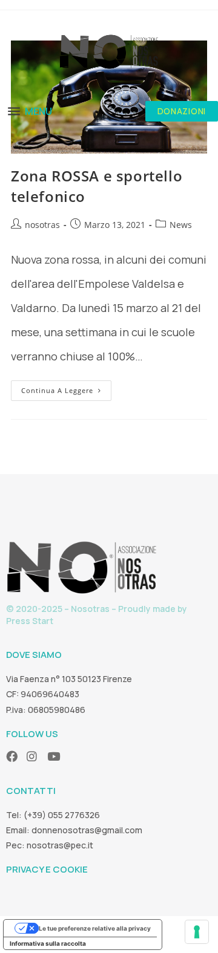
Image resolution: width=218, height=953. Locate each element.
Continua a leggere (66, 387)
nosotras (42, 224)
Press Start (29, 620)
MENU (38, 111)
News (181, 224)
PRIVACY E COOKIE (47, 869)
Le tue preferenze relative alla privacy (95, 928)
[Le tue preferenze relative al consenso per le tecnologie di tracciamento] (196, 931)
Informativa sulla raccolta (48, 943)
